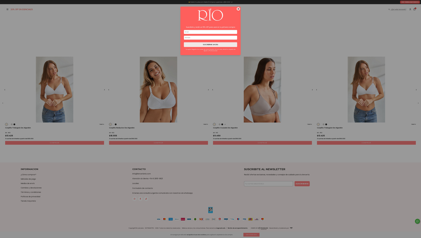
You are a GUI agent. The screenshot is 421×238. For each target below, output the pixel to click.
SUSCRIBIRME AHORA (210, 44)
